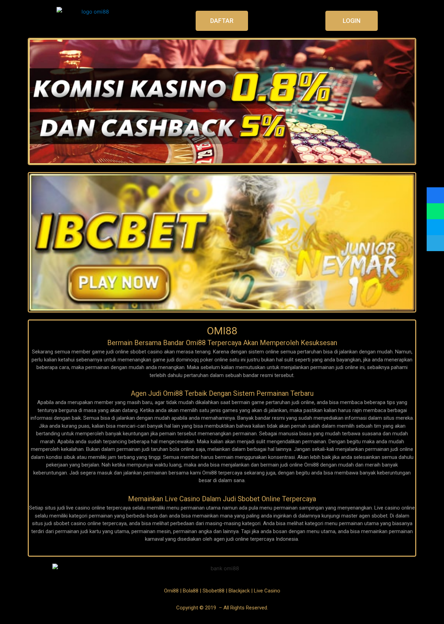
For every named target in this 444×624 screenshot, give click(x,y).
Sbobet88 (213, 591)
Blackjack (239, 591)
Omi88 (171, 591)
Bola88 (190, 591)
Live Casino (267, 591)
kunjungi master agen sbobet (354, 516)
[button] (222, 21)
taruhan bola (165, 449)
